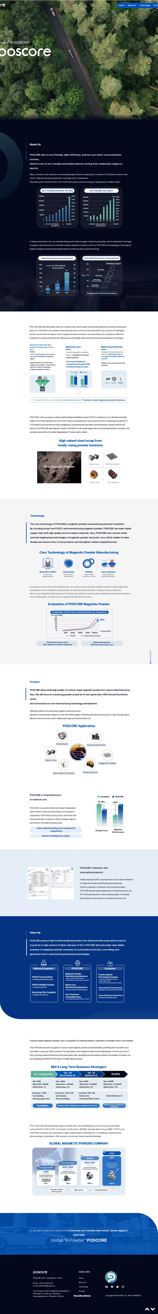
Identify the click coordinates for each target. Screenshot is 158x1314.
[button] (38, 883)
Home (81, 1278)
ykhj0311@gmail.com (47, 1286)
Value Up (82, 1296)
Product (82, 1291)
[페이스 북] (112, 1286)
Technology (83, 1287)
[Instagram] (122, 1286)
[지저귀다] (117, 1286)
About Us (82, 1282)
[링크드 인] (106, 1286)
